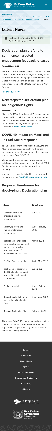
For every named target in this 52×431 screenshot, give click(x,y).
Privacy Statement (26, 372)
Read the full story (10, 92)
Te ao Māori (37, 17)
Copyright (26, 367)
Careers (26, 350)
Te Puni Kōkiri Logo (19, 5)
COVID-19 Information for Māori (34, 177)
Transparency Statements (26, 378)
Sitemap (26, 389)
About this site (26, 361)
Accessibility (26, 383)
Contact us (26, 355)
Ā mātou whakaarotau (20, 17)
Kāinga (5, 17)
